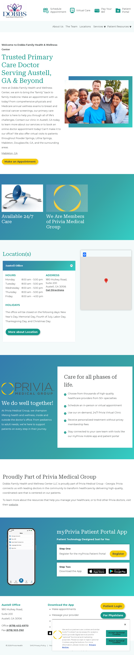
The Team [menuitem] (71, 26)
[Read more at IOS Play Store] (97, 571)
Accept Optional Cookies (116, 633)
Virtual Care (83, 10)
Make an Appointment (20, 161)
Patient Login (112, 606)
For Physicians (113, 615)
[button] (106, 280)
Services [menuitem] (98, 26)
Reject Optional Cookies (116, 641)
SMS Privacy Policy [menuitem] (38, 645)
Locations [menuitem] (85, 26)
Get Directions (55, 290)
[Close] (125, 624)
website (13, 504)
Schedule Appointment (58, 10)
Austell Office (14, 265)
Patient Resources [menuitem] (118, 26)
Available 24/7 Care (17, 219)
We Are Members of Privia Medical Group (65, 222)
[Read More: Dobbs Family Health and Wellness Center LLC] (23, 10)
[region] (91, 635)
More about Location (23, 332)
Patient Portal (126, 10)
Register (118, 553)
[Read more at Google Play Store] (118, 571)
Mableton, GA (10, 153)
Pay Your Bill (106, 10)
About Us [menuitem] (57, 26)
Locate (84, 254)
